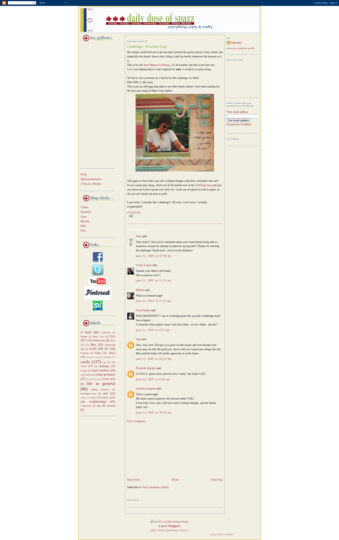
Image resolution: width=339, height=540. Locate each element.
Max (93, 344)
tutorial (111, 405)
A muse (85, 332)
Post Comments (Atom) (155, 487)
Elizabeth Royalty (146, 368)
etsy (99, 379)
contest (83, 370)
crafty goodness (105, 374)
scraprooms (85, 405)
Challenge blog (204, 185)
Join (153, 530)
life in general (101, 383)
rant (105, 393)
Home (175, 479)
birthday (108, 357)
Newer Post (133, 479)
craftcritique (85, 374)
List (161, 530)
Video (98, 353)
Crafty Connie (144, 265)
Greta (83, 216)
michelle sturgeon (146, 388)
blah (138, 339)
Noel (83, 230)
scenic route (108, 397)
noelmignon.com (88, 393)
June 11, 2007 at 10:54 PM (154, 358)
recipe (83, 397)
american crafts (93, 357)
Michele (84, 221)
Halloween (99, 340)
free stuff (110, 378)
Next (183, 530)
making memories (100, 389)
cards (85, 361)
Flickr (83, 174)
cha (104, 362)
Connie (84, 207)
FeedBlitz (246, 124)
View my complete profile (241, 48)
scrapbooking (97, 401)
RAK (93, 349)
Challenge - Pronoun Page (147, 46)
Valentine (84, 353)
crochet (89, 379)
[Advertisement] (92, 104)
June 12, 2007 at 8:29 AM (153, 379)
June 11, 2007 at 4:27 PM (153, 330)
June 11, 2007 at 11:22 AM (153, 300)
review (94, 397)
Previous (172, 530)
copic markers (100, 370)
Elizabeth (85, 211)
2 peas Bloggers (169, 525)
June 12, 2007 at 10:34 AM (154, 412)
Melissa (140, 289)
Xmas (112, 353)
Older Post (217, 479)
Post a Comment (136, 421)
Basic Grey (98, 336)
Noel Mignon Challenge (157, 64)
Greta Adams (143, 310)
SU (106, 349)
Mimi (83, 225)
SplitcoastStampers (90, 179)
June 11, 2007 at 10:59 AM (153, 255)
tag (98, 405)
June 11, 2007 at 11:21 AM (153, 280)
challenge (103, 366)
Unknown (236, 42)
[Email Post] (130, 215)
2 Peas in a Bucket (90, 183)
